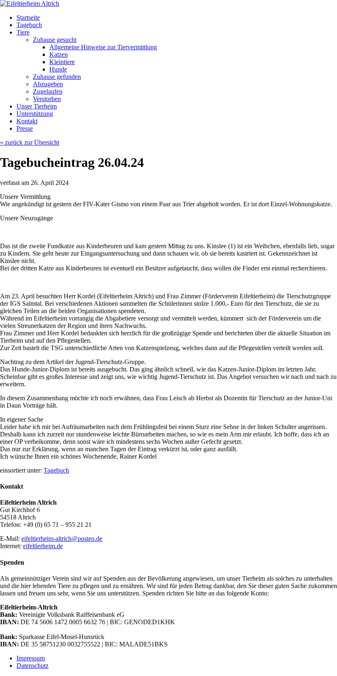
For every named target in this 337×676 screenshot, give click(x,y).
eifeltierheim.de (43, 545)
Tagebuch (56, 470)
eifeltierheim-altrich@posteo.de (61, 538)
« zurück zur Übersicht (29, 142)
